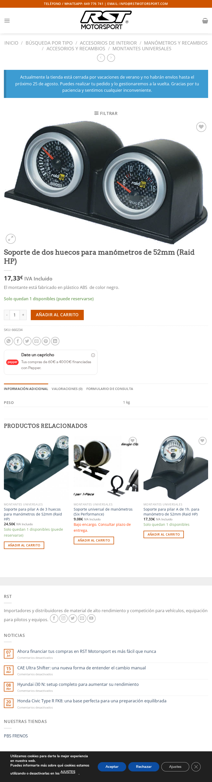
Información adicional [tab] (26, 388)
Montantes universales (141, 48)
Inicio (11, 42)
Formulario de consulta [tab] (109, 388)
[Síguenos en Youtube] (91, 618)
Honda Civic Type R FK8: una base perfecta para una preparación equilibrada (91, 700)
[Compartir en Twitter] (27, 341)
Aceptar (111, 766)
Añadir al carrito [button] (24, 545)
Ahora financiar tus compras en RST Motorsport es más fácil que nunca (86, 651)
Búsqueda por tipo (49, 42)
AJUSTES (67, 772)
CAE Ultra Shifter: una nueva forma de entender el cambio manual (81, 667)
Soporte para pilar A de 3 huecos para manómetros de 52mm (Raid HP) (33, 514)
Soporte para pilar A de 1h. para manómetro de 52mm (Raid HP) (171, 512)
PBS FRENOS (16, 736)
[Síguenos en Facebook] (54, 618)
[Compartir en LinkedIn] (55, 341)
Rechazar (144, 766)
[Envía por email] (36, 341)
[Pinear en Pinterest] (46, 341)
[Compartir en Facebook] (18, 341)
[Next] (208, 497)
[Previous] (4, 497)
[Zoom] (11, 239)
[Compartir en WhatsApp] (8, 341)
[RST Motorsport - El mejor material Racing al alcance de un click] (106, 21)
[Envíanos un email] (82, 618)
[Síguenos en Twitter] (73, 618)
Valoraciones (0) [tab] (67, 388)
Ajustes (175, 766)
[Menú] (7, 20)
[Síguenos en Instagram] (63, 618)
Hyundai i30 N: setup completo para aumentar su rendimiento (78, 684)
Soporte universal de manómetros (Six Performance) (103, 512)
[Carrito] (205, 20)
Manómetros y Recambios (176, 42)
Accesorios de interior (108, 42)
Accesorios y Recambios (76, 48)
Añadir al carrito (57, 315)
